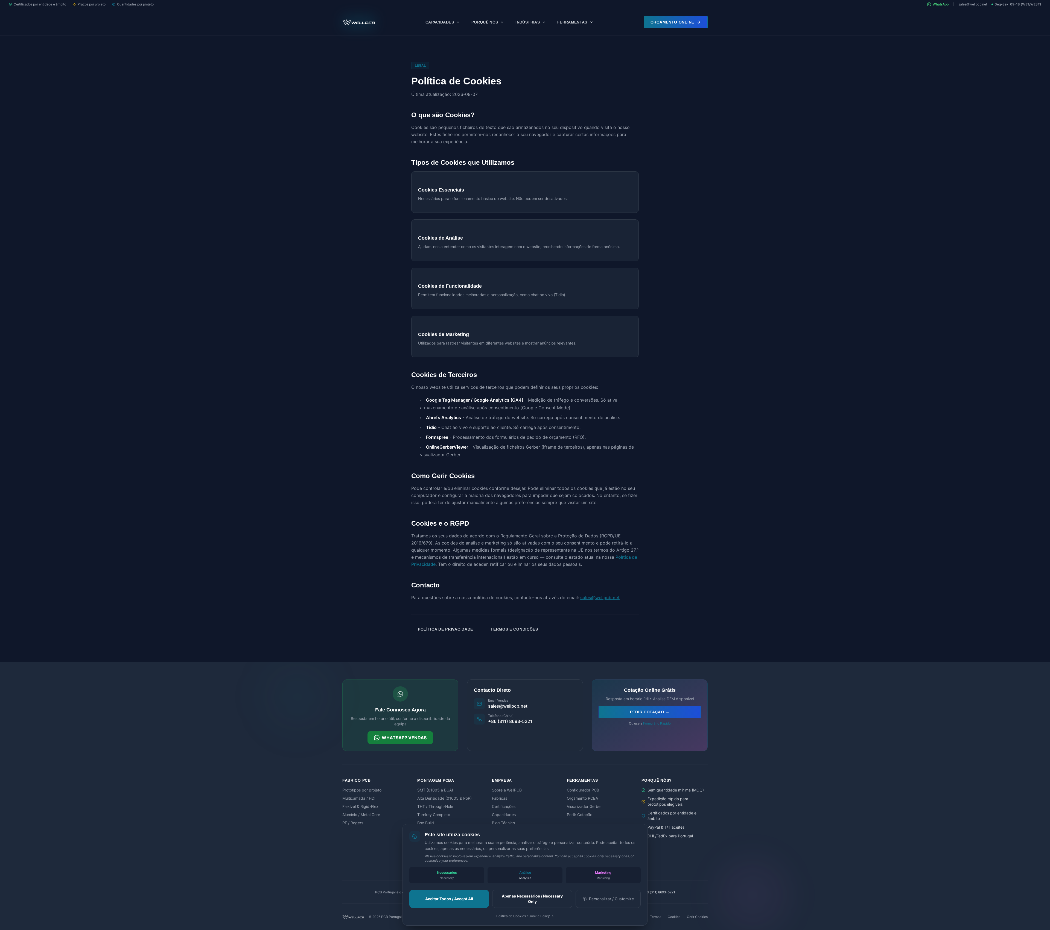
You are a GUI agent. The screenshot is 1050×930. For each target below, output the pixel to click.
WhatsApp (941, 4)
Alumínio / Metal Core (361, 814)
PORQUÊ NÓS (484, 22)
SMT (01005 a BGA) (435, 790)
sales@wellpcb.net (972, 4)
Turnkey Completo (433, 814)
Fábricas (499, 798)
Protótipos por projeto (361, 790)
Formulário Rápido (657, 723)
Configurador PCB (583, 790)
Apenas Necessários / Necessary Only (532, 899)
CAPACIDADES (439, 22)
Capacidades (504, 814)
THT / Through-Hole (435, 806)
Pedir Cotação (579, 814)
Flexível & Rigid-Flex (360, 806)
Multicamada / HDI (358, 798)
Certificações (503, 806)
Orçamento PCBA (582, 798)
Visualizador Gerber (584, 806)
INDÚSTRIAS (527, 22)
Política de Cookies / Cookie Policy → (525, 916)
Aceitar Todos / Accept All (449, 898)
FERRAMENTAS (572, 22)
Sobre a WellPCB (507, 790)
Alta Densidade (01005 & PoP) (444, 798)
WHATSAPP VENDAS (404, 737)
